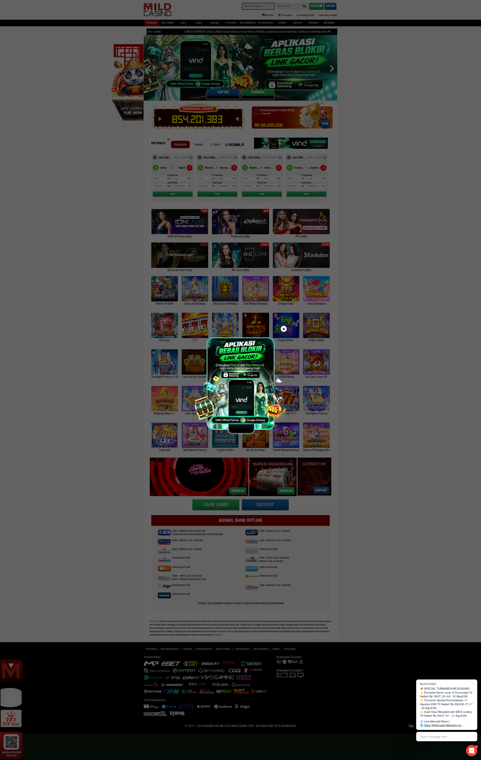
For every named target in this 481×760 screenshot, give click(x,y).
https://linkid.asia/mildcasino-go (442, 725)
